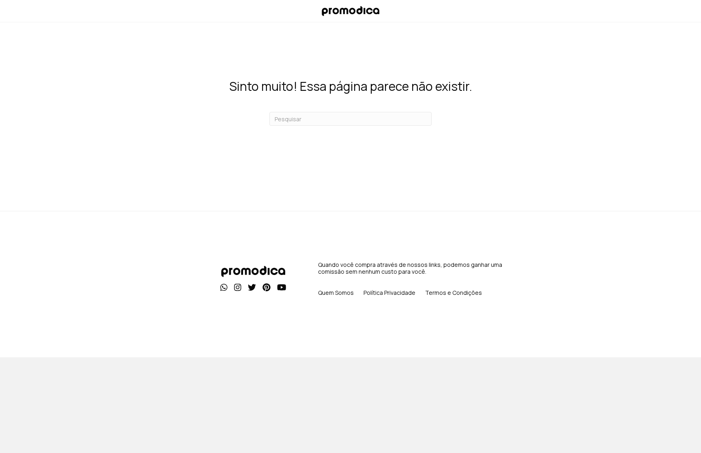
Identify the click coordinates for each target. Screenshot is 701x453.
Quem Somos (336, 292)
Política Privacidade (389, 292)
